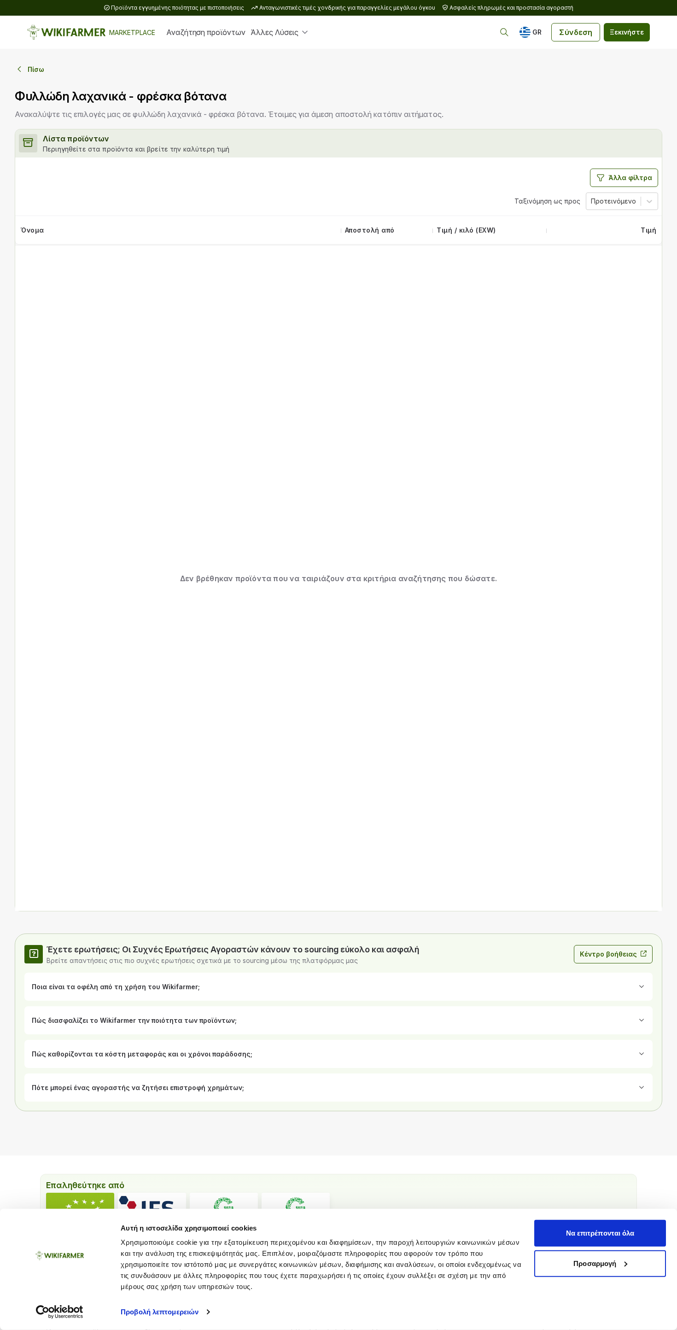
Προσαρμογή (594, 1263)
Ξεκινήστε (627, 32)
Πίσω (36, 69)
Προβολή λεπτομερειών (159, 1312)
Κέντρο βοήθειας (608, 954)
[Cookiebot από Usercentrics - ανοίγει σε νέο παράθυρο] (59, 1312)
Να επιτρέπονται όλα (600, 1233)
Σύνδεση (575, 32)
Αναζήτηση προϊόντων (205, 32)
